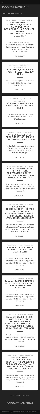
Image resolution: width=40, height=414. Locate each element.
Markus (21, 20)
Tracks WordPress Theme (12, 412)
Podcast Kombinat (15, 6)
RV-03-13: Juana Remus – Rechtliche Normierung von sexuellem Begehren (20, 137)
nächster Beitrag (22, 395)
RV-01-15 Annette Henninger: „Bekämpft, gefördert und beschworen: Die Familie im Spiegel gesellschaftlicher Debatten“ (20, 29)
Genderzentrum (20, 67)
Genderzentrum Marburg (12, 9)
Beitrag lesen (20, 56)
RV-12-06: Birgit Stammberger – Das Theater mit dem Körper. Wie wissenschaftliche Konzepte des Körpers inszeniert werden (20, 363)
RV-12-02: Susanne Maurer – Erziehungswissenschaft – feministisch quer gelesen (20, 284)
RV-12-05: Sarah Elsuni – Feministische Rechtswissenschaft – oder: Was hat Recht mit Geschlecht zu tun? (20, 173)
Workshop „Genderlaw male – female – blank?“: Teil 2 (20, 71)
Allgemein (29, 20)
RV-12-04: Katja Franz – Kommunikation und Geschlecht (20, 249)
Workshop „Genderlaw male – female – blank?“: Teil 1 (20, 105)
